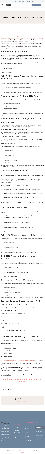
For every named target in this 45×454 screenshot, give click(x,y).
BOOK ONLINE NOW (36, 4)
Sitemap (22, 452)
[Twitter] (3, 389)
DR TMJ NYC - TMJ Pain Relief (16, 32)
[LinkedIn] (8, 389)
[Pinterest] (5, 389)
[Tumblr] (7, 389)
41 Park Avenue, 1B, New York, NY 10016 (39, 437)
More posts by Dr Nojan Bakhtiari (19, 401)
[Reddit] (10, 389)
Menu (42, 5)
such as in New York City (30, 45)
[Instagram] (12, 1)
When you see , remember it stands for (17, 360)
